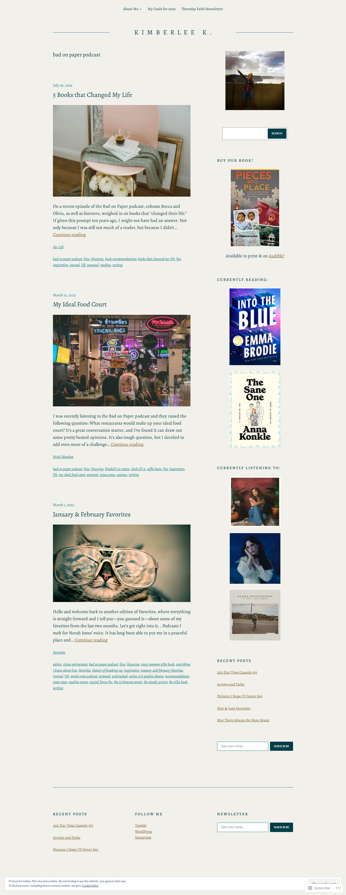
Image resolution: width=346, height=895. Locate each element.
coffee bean (154, 468)
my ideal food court (72, 474)
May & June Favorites (233, 708)
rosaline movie (78, 681)
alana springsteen (75, 664)
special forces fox (101, 681)
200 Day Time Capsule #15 (237, 672)
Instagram (143, 837)
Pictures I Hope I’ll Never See (239, 696)
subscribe (282, 746)
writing (117, 264)
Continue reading (69, 235)
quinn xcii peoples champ (146, 676)
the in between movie (128, 681)
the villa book (178, 681)
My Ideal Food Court (80, 304)
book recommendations (121, 258)
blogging (97, 258)
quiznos (122, 474)
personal (93, 264)
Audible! (276, 256)
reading (105, 264)
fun (178, 258)
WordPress (143, 831)
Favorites (59, 652)
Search (277, 133)
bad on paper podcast (67, 258)
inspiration (60, 264)
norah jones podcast (83, 676)
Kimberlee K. (174, 32)
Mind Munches (63, 456)
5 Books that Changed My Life (92, 95)
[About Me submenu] (140, 9)
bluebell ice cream (117, 468)
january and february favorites (162, 670)
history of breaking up (107, 670)
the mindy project (155, 681)
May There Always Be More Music (243, 720)
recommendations (177, 676)
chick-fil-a (138, 468)
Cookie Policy (90, 886)
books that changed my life (156, 258)
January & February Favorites (91, 514)
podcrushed (119, 676)
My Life (58, 246)
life (83, 264)
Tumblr (141, 825)
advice (57, 664)
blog (87, 258)
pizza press (107, 474)
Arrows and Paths (230, 684)
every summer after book (158, 664)
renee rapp (60, 681)
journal (75, 264)
